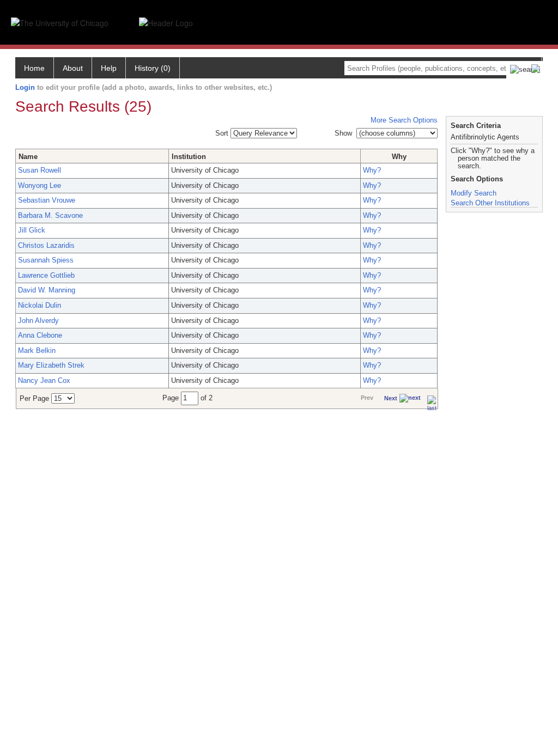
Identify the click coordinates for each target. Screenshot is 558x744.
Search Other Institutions (490, 203)
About (73, 68)
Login (25, 87)
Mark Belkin (37, 350)
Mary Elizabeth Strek (51, 365)
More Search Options (404, 120)
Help (109, 68)
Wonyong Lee (39, 185)
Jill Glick (31, 230)
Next (390, 398)
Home (34, 68)
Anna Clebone (40, 335)
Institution (189, 157)
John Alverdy (38, 320)
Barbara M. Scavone (50, 215)
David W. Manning (46, 290)
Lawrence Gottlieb (46, 275)
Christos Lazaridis (46, 245)
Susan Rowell (39, 170)
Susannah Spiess (46, 260)
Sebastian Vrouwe (46, 200)
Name (28, 157)
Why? (372, 170)
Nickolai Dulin (39, 305)
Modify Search (473, 193)
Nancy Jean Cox (44, 380)
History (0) (153, 68)
